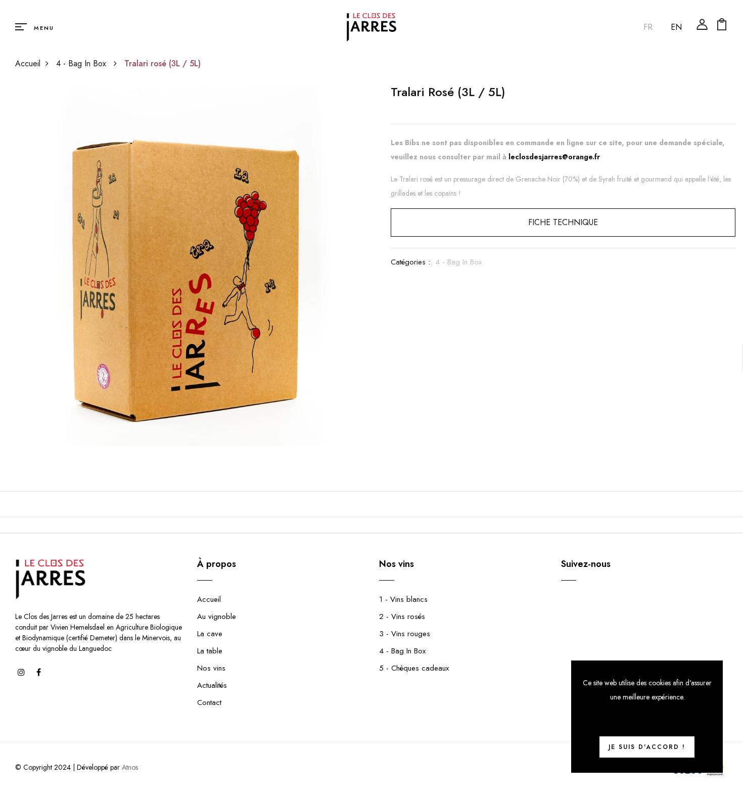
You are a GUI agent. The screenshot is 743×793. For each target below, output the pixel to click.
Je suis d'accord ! (647, 747)
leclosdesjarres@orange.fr (554, 157)
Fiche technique (563, 222)
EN (676, 27)
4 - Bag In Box (82, 63)
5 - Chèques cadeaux (414, 668)
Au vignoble (216, 616)
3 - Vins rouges (404, 633)
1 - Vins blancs (403, 599)
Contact (209, 702)
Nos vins (211, 668)
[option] (180, 265)
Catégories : (410, 262)
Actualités (212, 685)
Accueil (27, 63)
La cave (209, 633)
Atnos (130, 767)
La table (209, 650)
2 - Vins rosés (402, 616)
